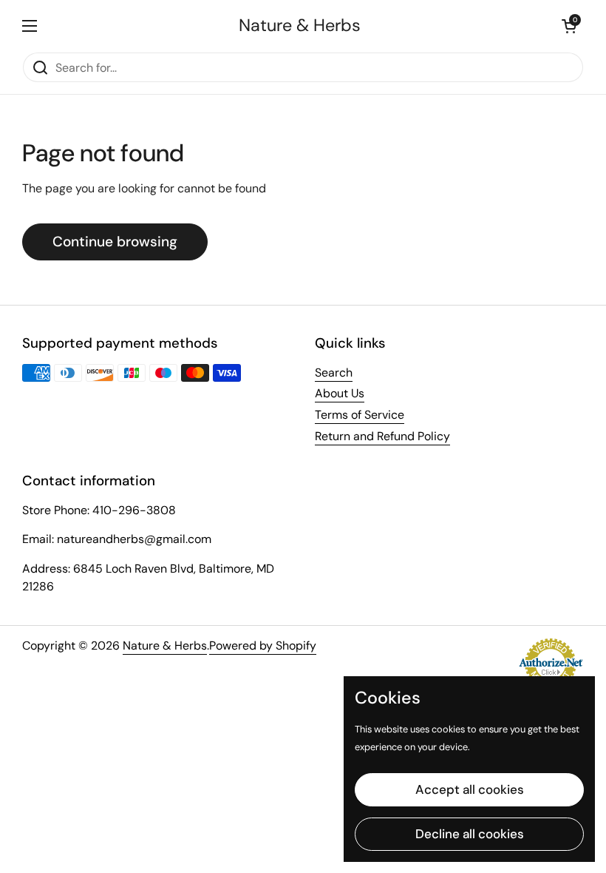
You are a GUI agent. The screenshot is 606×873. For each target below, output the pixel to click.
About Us (339, 393)
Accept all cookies (469, 789)
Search (334, 372)
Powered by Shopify (262, 645)
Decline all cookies (469, 834)
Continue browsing (114, 241)
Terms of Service (359, 414)
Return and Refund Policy (382, 436)
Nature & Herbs (300, 25)
